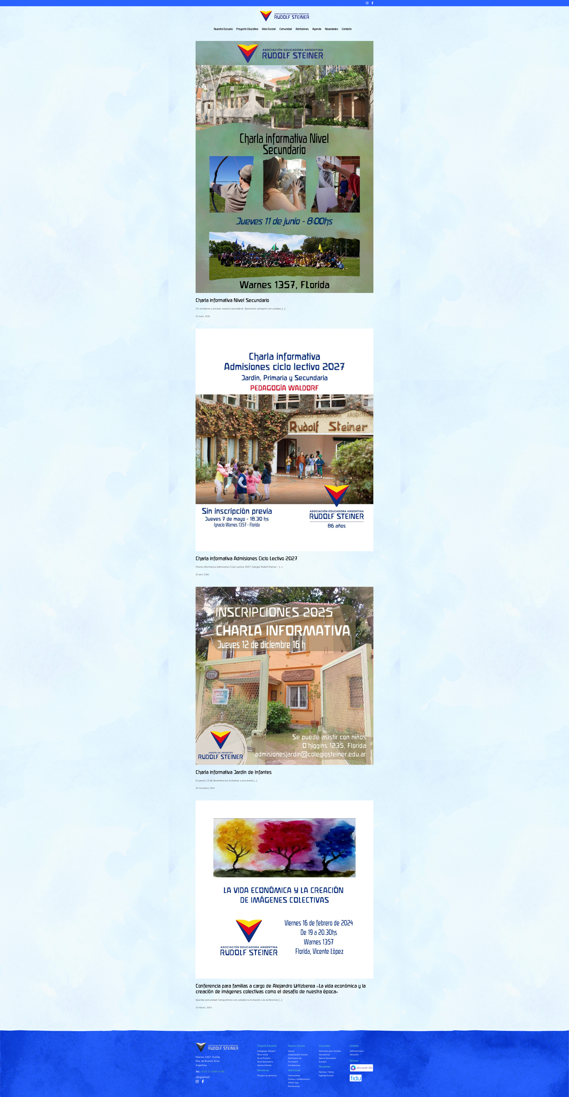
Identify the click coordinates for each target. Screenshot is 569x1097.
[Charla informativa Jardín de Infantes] (284, 676)
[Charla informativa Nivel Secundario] (284, 167)
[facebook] (203, 1081)
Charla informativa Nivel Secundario (232, 300)
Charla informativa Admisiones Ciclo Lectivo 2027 (246, 558)
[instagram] (197, 1081)
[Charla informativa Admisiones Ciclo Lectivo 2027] (284, 440)
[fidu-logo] (356, 1075)
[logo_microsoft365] (361, 1065)
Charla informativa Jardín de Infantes (234, 772)
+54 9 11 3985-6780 (212, 1071)
